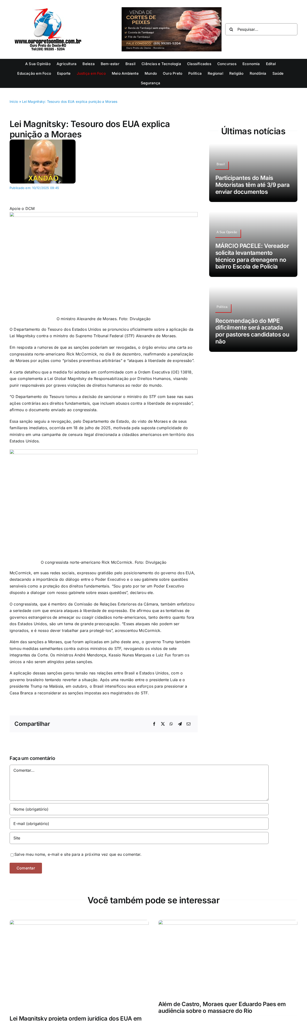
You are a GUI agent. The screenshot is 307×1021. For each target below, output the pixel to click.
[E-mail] (188, 724)
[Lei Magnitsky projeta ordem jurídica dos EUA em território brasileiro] (79, 923)
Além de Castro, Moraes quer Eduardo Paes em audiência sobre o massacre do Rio (222, 1008)
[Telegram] (180, 724)
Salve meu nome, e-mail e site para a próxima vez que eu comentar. (78, 854)
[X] (163, 724)
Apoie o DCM (22, 208)
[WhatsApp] (171, 724)
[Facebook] (154, 724)
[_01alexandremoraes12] (43, 141)
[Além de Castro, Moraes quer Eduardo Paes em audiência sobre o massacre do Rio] (227, 923)
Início (14, 101)
